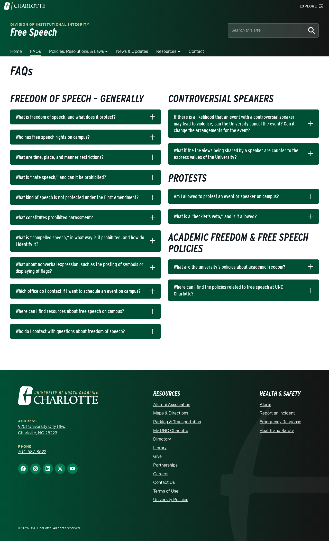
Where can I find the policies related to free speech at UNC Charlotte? (228, 290)
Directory (162, 439)
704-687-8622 (32, 451)
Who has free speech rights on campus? (53, 137)
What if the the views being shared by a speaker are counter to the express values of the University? (236, 153)
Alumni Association (171, 404)
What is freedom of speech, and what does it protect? (66, 117)
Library (160, 447)
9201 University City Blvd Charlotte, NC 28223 (42, 430)
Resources (166, 51)
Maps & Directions (170, 413)
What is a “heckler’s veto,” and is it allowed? (215, 216)
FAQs (35, 51)
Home (16, 51)
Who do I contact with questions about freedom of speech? (70, 331)
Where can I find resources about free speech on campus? (70, 311)
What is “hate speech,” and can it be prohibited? (61, 177)
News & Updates (132, 51)
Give (157, 456)
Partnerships (165, 465)
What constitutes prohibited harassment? (54, 217)
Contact (196, 51)
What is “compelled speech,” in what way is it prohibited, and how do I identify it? (80, 240)
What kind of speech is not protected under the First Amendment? (77, 197)
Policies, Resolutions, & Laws (76, 51)
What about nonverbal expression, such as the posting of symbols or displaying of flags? (79, 267)
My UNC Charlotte (170, 430)
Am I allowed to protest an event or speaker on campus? (226, 196)
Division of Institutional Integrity (49, 25)
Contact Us (164, 482)
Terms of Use (165, 491)
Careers (160, 473)
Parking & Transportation (177, 421)
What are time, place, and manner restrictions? (60, 157)
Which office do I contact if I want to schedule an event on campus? (78, 291)
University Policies (170, 499)
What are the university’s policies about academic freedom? (229, 267)
